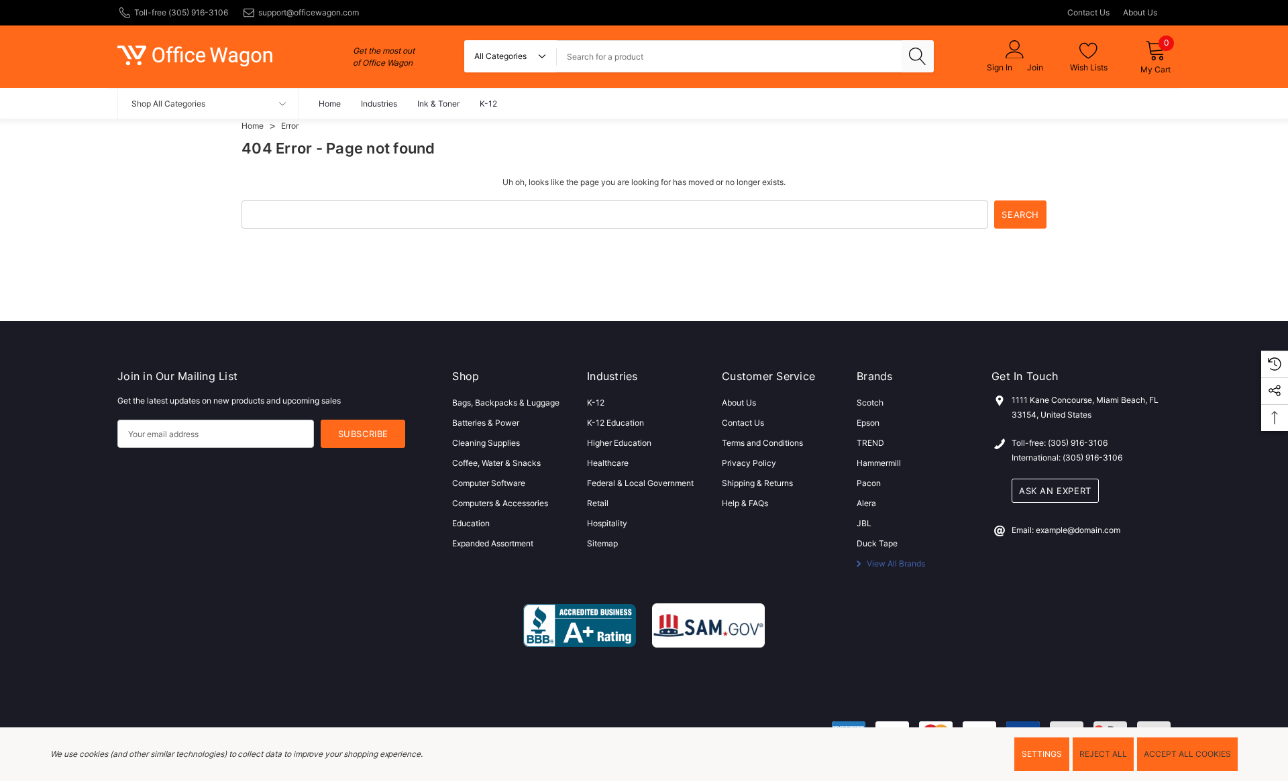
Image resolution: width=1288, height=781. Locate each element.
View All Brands (895, 563)
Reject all (1103, 754)
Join (1035, 68)
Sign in (999, 68)
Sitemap (602, 543)
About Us (1140, 12)
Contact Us (1088, 12)
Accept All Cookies (1187, 754)
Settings (1042, 754)
